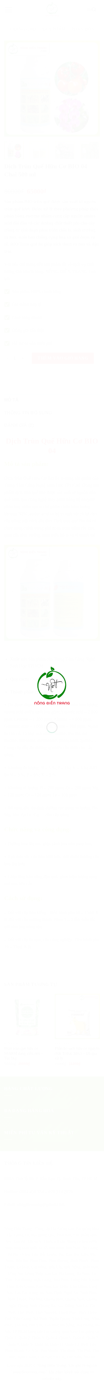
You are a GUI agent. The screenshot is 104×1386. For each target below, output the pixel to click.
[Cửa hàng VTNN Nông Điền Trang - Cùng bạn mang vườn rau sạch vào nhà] (52, 687)
